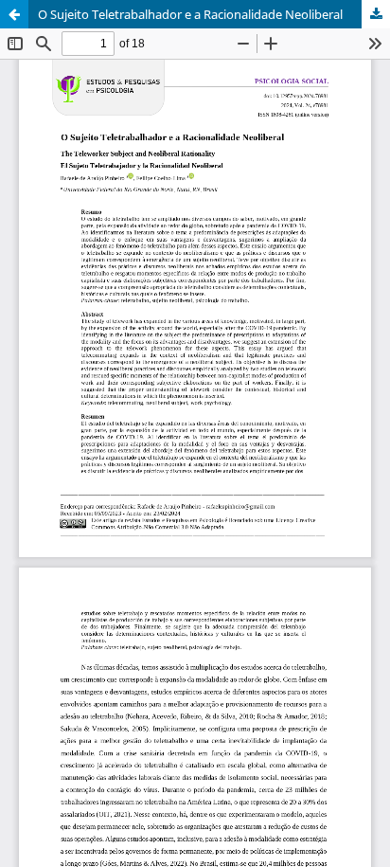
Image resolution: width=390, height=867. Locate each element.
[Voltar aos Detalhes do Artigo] (14, 14)
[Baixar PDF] (376, 14)
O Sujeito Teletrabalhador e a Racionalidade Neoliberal (190, 14)
